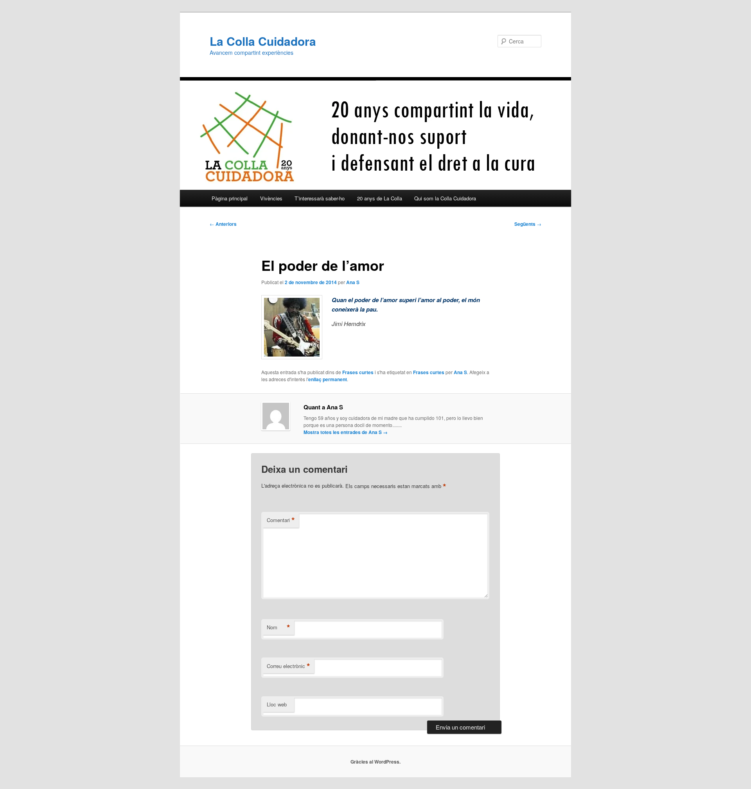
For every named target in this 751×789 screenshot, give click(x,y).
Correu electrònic (288, 666)
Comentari (281, 520)
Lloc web (277, 704)
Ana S (352, 282)
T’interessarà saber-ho (320, 198)
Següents (527, 223)
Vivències (271, 198)
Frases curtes (358, 372)
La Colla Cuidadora (263, 40)
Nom (278, 627)
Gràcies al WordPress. (375, 761)
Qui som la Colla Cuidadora (445, 198)
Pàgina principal (230, 198)
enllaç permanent (327, 379)
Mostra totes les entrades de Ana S (346, 432)
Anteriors (223, 223)
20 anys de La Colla (379, 198)
